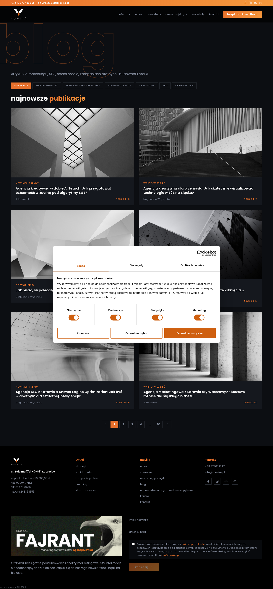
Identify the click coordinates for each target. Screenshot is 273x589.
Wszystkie (21, 85)
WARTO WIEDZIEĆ (47, 85)
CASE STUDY (147, 85)
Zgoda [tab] (81, 265)
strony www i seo (86, 490)
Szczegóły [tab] (136, 265)
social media (84, 472)
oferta (123, 14)
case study (154, 14)
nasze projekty (174, 14)
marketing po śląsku (153, 478)
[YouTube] (260, 2)
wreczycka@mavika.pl (55, 2)
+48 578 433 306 (25, 2)
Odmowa (83, 333)
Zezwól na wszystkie (190, 333)
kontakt (214, 14)
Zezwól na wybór (136, 333)
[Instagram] (250, 2)
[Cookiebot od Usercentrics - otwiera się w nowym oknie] (199, 253)
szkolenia (146, 472)
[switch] (115, 318)
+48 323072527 (215, 466)
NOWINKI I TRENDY (119, 85)
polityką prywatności (193, 544)
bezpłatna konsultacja (242, 14)
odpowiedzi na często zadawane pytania (166, 490)
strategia (81, 466)
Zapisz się (142, 567)
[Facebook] (244, 2)
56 (158, 424)
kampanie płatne (87, 478)
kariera (144, 496)
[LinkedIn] (255, 2)
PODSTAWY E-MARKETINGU (83, 85)
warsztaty (198, 14)
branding (81, 484)
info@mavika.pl (215, 472)
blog (143, 484)
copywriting (184, 85)
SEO (165, 85)
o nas (138, 14)
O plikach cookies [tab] (192, 265)
